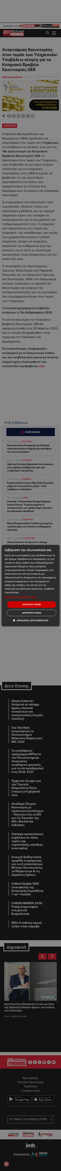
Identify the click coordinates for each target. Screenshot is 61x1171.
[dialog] (30, 585)
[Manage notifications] (6, 1163)
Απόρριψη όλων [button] (31, 612)
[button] (30, 597)
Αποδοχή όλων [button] (31, 604)
